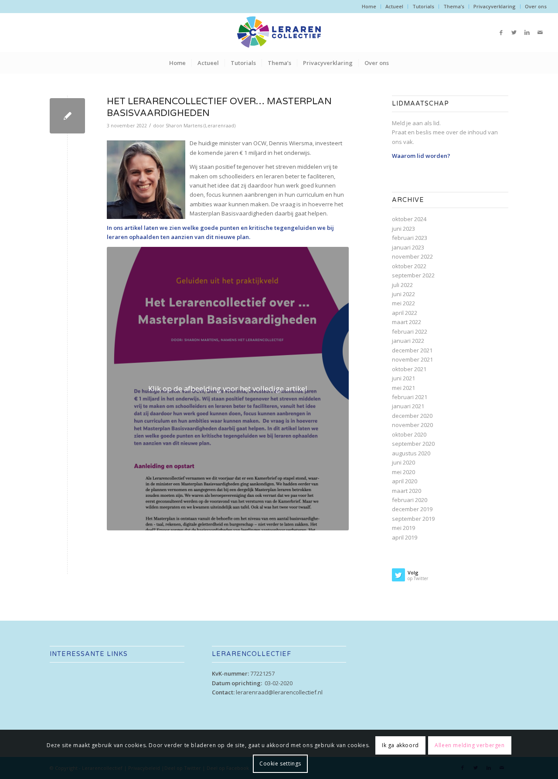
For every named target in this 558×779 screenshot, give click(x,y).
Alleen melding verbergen (469, 744)
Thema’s (453, 6)
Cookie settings (280, 763)
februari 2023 (409, 238)
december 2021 (412, 350)
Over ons (536, 6)
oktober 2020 (409, 434)
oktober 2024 (409, 219)
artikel (133, 228)
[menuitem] (369, 6)
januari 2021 (408, 406)
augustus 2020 (411, 453)
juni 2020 (403, 462)
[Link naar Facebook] (500, 32)
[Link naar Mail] (540, 32)
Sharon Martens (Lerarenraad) (200, 126)
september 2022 (413, 275)
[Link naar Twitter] (514, 32)
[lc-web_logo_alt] (279, 32)
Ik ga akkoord (400, 744)
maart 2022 (406, 322)
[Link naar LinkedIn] (527, 32)
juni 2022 (403, 294)
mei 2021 (403, 388)
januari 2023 (408, 247)
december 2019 (412, 509)
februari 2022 (409, 331)
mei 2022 (403, 303)
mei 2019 (403, 528)
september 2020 (413, 444)
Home (369, 6)
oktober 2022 (409, 266)
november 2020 (412, 425)
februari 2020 (409, 500)
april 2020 (404, 481)
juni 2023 (403, 228)
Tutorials (423, 6)
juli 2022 (402, 285)
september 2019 (413, 519)
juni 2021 (403, 378)
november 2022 (412, 256)
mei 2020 (403, 472)
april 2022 (404, 313)
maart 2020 (406, 491)
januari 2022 (408, 341)
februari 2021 (409, 397)
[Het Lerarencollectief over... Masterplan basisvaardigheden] (67, 115)
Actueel (394, 6)
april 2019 (404, 537)
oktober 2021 (409, 369)
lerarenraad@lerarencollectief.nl (279, 692)
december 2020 (412, 416)
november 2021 (412, 359)
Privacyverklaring (494, 6)
